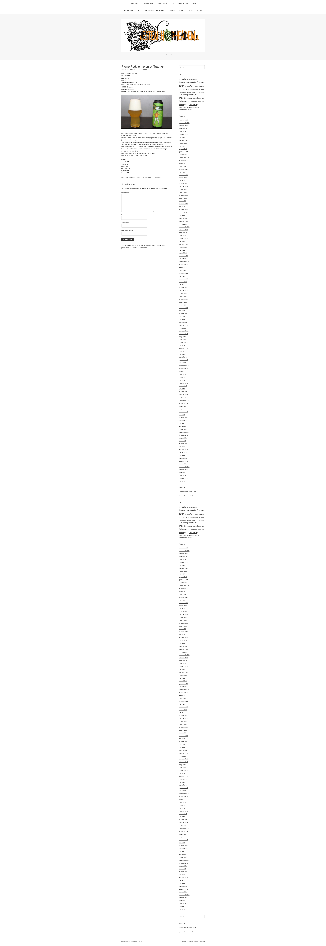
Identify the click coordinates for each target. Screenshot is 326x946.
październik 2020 (184, 296)
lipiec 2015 (182, 475)
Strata (180, 107)
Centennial (191, 82)
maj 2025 (182, 137)
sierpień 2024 (183, 163)
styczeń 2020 (183, 322)
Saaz (203, 101)
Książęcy (203, 92)
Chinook (200, 82)
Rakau (196, 101)
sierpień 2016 (183, 438)
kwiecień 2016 (183, 449)
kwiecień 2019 (183, 348)
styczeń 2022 (183, 253)
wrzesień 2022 (183, 230)
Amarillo (182, 78)
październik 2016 (184, 432)
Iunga (198, 92)
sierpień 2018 (183, 371)
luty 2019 (182, 354)
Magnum (188, 94)
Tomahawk (197, 107)
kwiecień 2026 (183, 120)
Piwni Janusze (128, 10)
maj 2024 (182, 172)
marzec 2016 (183, 452)
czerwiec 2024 (183, 169)
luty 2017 (182, 423)
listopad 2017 (183, 397)
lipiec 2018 (182, 374)
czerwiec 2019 (183, 342)
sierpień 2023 (183, 198)
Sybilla (184, 107)
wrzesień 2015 (183, 470)
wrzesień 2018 (183, 368)
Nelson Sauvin (185, 101)
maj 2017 (182, 415)
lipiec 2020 (182, 305)
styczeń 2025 (183, 149)
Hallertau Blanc (148, 177)
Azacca (194, 79)
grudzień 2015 (183, 461)
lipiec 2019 (182, 340)
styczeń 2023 (183, 218)
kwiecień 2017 (183, 418)
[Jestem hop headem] (163, 50)
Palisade (193, 101)
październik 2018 (184, 366)
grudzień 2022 (183, 221)
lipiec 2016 (182, 441)
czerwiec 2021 (183, 273)
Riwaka (200, 101)
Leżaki (194, 3)
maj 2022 (182, 241)
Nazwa (123, 215)
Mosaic (155, 177)
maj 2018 (182, 380)
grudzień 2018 (183, 360)
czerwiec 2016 (183, 444)
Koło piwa (172, 10)
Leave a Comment (142, 69)
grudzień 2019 (183, 325)
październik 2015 (184, 467)
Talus (188, 107)
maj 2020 (182, 311)
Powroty (181, 10)
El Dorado (182, 89)
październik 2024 (184, 157)
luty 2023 (182, 215)
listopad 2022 (183, 224)
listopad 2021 (183, 259)
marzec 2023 (183, 212)
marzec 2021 (183, 282)
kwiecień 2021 (183, 279)
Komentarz (125, 193)
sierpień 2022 (183, 233)
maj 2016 (182, 447)
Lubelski (182, 95)
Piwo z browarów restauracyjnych (154, 10)
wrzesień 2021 (183, 264)
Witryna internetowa (127, 231)
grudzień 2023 (183, 186)
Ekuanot (201, 86)
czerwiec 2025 (183, 134)
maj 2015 (182, 481)
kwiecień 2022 (183, 244)
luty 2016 (182, 455)
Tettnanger (192, 107)
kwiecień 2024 (183, 175)
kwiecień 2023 (183, 210)
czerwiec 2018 (183, 377)
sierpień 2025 (183, 129)
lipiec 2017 (182, 409)
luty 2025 (182, 146)
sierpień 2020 (183, 302)
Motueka (196, 98)
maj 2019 (182, 345)
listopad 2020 (183, 293)
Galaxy (197, 89)
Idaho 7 (194, 92)
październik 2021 (184, 262)
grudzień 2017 (183, 395)
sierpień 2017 (183, 406)
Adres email (125, 223)
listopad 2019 (183, 328)
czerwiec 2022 (183, 238)
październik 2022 (184, 227)
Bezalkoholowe (183, 3)
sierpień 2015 (183, 473)
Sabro (181, 104)
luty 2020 (182, 319)
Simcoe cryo (199, 105)
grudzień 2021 (183, 256)
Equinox (192, 89)
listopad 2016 (183, 429)
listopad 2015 (183, 464)
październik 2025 (184, 123)
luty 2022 (182, 250)
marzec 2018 (183, 386)
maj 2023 (182, 207)
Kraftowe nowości (148, 3)
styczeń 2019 (183, 357)
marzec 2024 (183, 178)
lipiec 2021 (182, 270)
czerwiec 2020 (183, 308)
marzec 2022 (183, 247)
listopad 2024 (183, 155)
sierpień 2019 (183, 337)
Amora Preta (189, 79)
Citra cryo (187, 86)
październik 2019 (184, 331)
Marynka (194, 94)
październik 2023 (184, 192)
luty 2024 (182, 181)
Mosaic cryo (189, 98)
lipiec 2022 (182, 236)
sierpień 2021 (183, 267)
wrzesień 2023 (183, 195)
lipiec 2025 (182, 131)
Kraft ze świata (162, 3)
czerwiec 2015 (183, 478)
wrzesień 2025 (183, 126)
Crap (172, 3)
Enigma (188, 89)
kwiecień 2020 (183, 314)
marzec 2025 (183, 143)
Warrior (185, 109)
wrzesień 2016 (183, 435)
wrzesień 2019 (183, 334)
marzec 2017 (183, 421)
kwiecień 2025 (183, 140)
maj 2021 (182, 276)
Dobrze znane (134, 3)
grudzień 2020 (183, 290)
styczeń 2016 (183, 458)
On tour (191, 10)
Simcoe (159, 177)
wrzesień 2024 (183, 160)
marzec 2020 (183, 316)
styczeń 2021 (183, 288)
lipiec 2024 (182, 166)
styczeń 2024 (183, 183)
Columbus (194, 86)
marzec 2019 (183, 351)
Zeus (188, 109)
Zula (191, 109)
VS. (139, 10)
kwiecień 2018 (183, 383)
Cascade (183, 82)
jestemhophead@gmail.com (187, 492)
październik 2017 (184, 400)
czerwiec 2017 (183, 412)
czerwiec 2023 (183, 204)
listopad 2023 (183, 189)
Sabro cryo (186, 105)
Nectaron (201, 98)
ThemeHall (202, 941)
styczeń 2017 (183, 426)
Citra (142, 177)
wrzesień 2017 (183, 403)
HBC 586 (184, 92)
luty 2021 (182, 285)
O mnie (199, 10)
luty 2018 (182, 389)
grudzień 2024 (183, 152)
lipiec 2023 (182, 201)
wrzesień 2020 (183, 299)
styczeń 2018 (183, 392)
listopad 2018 (183, 363)
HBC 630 (189, 92)
